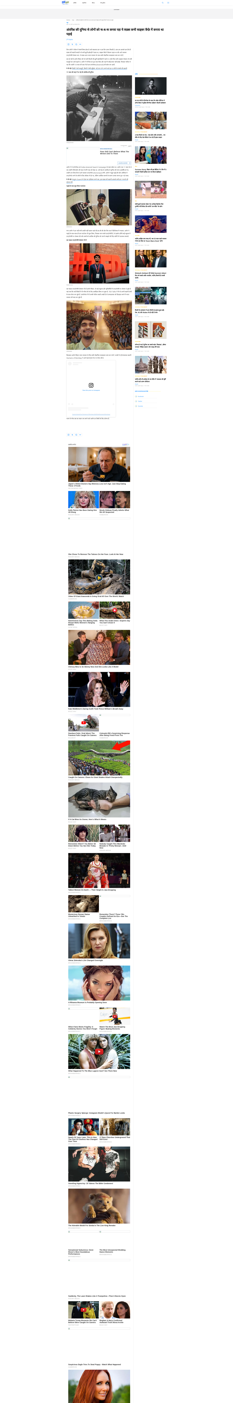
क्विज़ (93, 3)
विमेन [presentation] (136, 166)
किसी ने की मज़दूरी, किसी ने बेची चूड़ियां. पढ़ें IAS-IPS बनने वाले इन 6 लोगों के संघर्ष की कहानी (99, 68)
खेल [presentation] (136, 201)
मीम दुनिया (102, 3)
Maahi (136, 140)
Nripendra (137, 105)
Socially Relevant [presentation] (141, 132)
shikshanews (69, 226)
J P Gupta (69, 39)
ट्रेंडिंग (74, 3)
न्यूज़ (73, 20)
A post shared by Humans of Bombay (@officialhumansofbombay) (91, 414)
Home (68, 20)
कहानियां (84, 3)
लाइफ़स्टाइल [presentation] (138, 97)
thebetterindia (69, 285)
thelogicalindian (70, 142)
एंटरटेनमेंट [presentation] (137, 235)
